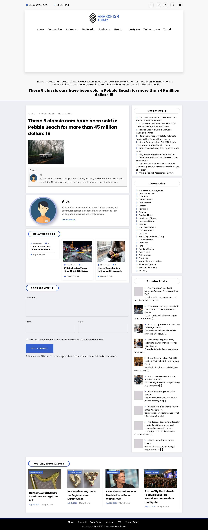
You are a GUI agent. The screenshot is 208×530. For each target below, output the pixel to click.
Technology (150, 29)
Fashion (103, 29)
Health (118, 29)
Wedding (143, 270)
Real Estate (144, 252)
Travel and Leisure (147, 264)
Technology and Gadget (150, 261)
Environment (145, 202)
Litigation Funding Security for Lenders (157, 154)
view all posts (68, 220)
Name (28, 321)
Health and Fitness (147, 218)
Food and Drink (146, 215)
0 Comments (66, 113)
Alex (32, 113)
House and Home (147, 221)
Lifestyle (133, 29)
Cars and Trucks (146, 193)
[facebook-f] (151, 5)
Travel (167, 29)
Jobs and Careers (147, 227)
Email (80, 321)
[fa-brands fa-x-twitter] (158, 5)
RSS (119, 522)
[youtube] (180, 5)
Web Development (148, 267)
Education (143, 196)
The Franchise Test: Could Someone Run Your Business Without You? (42, 248)
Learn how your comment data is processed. (92, 356)
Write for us (95, 522)
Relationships (145, 255)
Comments (31, 297)
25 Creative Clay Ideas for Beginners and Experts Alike (43, 495)
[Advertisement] (104, 53)
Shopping (143, 258)
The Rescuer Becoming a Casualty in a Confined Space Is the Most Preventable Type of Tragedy (157, 166)
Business (70, 29)
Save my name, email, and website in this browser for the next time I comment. (66, 339)
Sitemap (110, 522)
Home (40, 29)
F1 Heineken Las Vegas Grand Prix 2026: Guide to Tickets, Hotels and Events (75, 270)
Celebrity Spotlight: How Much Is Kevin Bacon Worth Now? (83, 495)
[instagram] (172, 5)
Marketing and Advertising (151, 236)
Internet (143, 224)
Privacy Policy (132, 522)
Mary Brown (37, 243)
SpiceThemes (120, 526)
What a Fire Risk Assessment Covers (156, 173)
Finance (142, 212)
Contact (82, 522)
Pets (141, 245)
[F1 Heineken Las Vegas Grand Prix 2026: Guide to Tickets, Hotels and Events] (77, 251)
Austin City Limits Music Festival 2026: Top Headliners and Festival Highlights (121, 497)
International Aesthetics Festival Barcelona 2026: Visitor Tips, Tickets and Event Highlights (160, 497)
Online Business (146, 239)
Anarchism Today (89, 526)
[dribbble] (165, 5)
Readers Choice (146, 249)
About (71, 522)
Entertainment (146, 199)
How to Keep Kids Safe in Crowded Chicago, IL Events (110, 270)
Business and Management (151, 190)
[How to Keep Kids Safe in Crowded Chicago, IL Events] (111, 251)
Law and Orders (146, 230)
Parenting (143, 242)
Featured (87, 29)
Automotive (55, 29)
